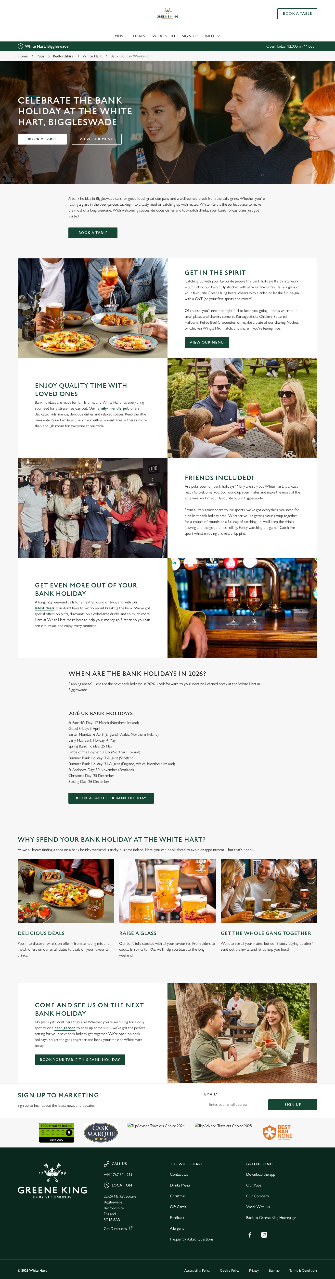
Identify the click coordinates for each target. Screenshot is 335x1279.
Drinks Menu (180, 1185)
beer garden (65, 1028)
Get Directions (115, 1228)
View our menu (96, 139)
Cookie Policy (229, 1270)
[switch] (141, 55)
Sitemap (274, 1270)
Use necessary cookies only (294, 29)
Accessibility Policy (197, 1270)
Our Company (257, 1196)
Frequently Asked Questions (191, 1239)
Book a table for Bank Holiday (111, 798)
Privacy (254, 1270)
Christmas (178, 1196)
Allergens (177, 1228)
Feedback (177, 1217)
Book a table (42, 139)
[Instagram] (264, 1235)
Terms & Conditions (303, 1270)
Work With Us (258, 1206)
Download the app (260, 1174)
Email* (211, 1094)
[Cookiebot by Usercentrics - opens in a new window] (31, 55)
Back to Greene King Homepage (271, 1217)
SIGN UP (292, 1105)
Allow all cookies (294, 13)
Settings (251, 55)
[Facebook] (250, 1235)
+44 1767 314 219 (118, 1174)
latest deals (44, 608)
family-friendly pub (112, 408)
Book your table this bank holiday (80, 1060)
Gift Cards (178, 1206)
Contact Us (179, 1174)
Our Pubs (253, 1185)
